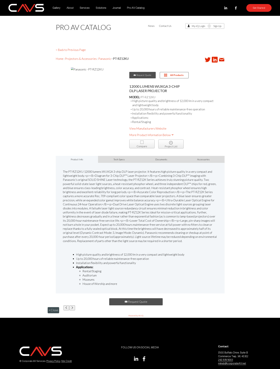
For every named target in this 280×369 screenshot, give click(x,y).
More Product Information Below (150, 135)
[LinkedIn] (226, 8)
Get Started (259, 8)
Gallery (56, 7)
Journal (116, 7)
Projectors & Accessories (81, 58)
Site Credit (66, 361)
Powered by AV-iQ (135, 315)
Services (85, 7)
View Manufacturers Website (147, 128)
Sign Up (217, 25)
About (70, 7)
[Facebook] (236, 8)
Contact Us (165, 25)
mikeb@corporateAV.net (232, 363)
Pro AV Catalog (136, 7)
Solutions (101, 7)
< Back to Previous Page (71, 50)
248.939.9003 (225, 359)
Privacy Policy (53, 361)
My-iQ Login (198, 25)
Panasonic (104, 58)
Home (59, 58)
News (151, 25)
